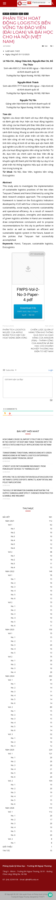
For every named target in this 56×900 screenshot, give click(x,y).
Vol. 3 (10, 734)
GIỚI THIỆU (7, 846)
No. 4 (13, 590)
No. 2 (13, 583)
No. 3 (26, 14)
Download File (28, 311)
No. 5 (13, 594)
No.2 (13, 532)
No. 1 (13, 579)
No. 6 (13, 598)
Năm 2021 (9, 521)
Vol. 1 (10, 680)
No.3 (13, 536)
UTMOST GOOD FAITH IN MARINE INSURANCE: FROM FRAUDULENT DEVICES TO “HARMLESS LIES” (24, 467)
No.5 (13, 544)
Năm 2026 (9, 808)
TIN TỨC (6, 850)
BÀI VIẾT (13, 10)
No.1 (13, 528)
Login (50, 370)
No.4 (13, 540)
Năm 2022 (9, 571)
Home (5, 10)
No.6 (13, 548)
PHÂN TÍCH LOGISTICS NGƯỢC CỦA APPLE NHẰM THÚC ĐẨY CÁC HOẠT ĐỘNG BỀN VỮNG (15, 333)
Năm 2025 (9, 749)
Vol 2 (20, 14)
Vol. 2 (10, 707)
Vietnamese (38, 2)
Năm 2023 (14, 14)
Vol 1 (10, 525)
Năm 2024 (9, 676)
